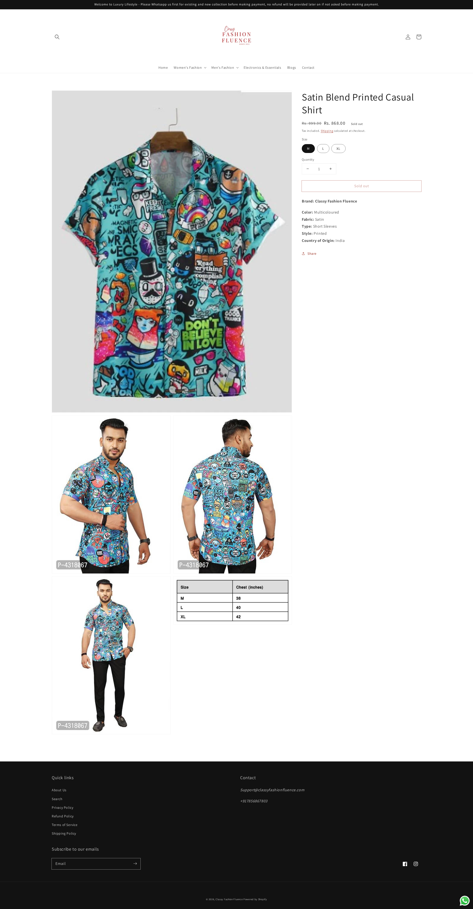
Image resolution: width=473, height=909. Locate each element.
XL (338, 148)
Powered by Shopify (255, 899)
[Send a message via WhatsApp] (465, 901)
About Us (59, 790)
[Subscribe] (135, 863)
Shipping (327, 131)
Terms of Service (65, 825)
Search (57, 799)
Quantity (308, 159)
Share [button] (312, 253)
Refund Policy (63, 816)
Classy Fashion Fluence (229, 899)
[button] (57, 37)
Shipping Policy (64, 833)
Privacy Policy (62, 807)
